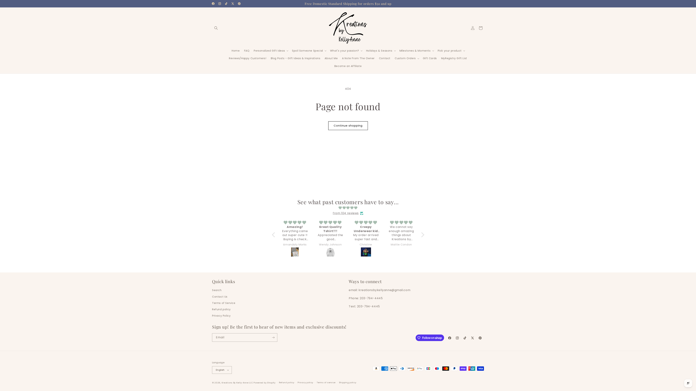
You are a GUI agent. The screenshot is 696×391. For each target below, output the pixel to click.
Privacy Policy (221, 316)
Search (217, 290)
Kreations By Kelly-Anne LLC (237, 382)
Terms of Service (223, 303)
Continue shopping (348, 125)
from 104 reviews (346, 213)
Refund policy (221, 309)
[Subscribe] (273, 337)
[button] (216, 28)
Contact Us (219, 296)
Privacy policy (305, 382)
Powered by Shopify (265, 382)
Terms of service (326, 382)
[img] (348, 208)
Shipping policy (347, 382)
